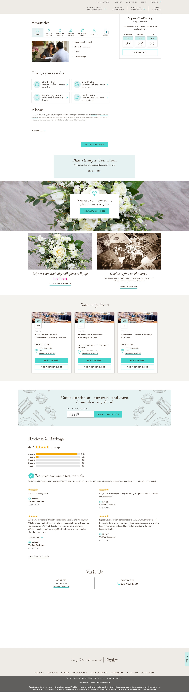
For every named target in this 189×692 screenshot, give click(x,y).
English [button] (154, 2)
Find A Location (103, 2)
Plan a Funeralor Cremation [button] (95, 9)
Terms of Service (98, 673)
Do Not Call (132, 673)
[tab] (38, 32)
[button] (154, 2)
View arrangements (60, 283)
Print (143, 2)
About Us (39, 673)
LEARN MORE (94, 171)
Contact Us (131, 2)
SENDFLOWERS (156, 9)
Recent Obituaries (118, 9)
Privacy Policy (80, 673)
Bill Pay (118, 2)
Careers (65, 673)
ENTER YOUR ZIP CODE (77, 409)
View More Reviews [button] (38, 556)
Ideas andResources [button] (136, 9)
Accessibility (116, 673)
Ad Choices (148, 673)
